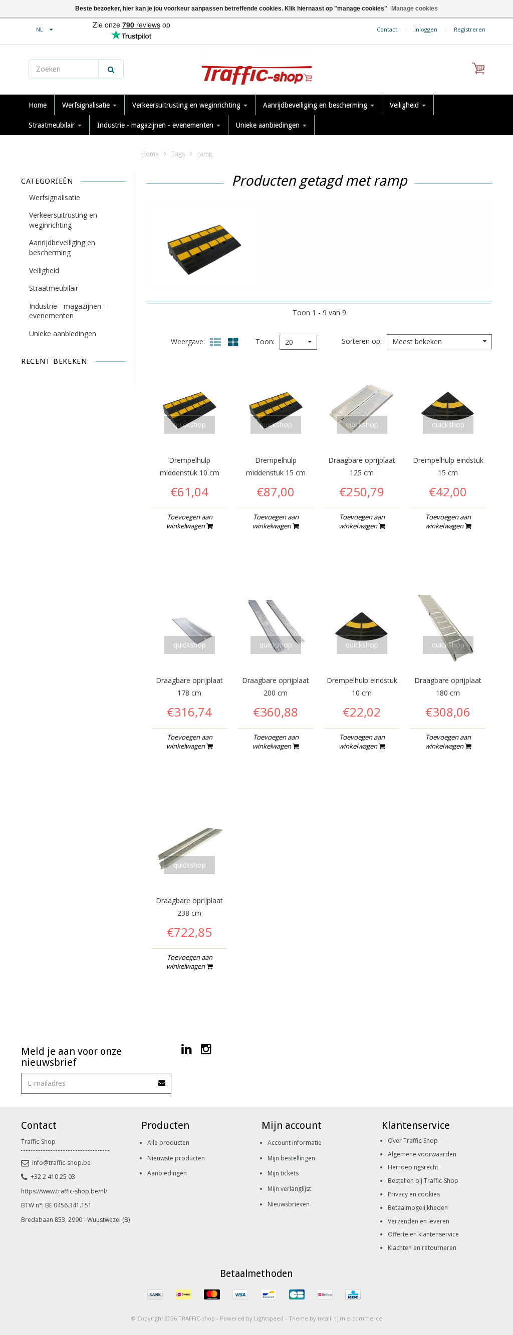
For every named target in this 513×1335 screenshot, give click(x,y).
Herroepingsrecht (413, 1167)
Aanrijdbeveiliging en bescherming (316, 105)
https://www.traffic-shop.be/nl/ (64, 1191)
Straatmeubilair (53, 125)
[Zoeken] (111, 69)
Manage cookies (414, 8)
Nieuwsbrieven (289, 1204)
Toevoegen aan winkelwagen (189, 521)
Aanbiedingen (167, 1173)
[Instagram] (206, 1048)
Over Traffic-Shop (413, 1140)
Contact (387, 29)
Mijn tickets (283, 1173)
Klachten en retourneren (422, 1247)
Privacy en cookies (414, 1194)
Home (38, 105)
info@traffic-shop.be (61, 1162)
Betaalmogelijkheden (418, 1207)
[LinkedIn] (186, 1048)
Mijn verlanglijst (289, 1188)
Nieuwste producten (176, 1158)
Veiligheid (405, 105)
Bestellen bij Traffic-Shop (423, 1180)
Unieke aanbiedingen (269, 125)
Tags (178, 154)
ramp (205, 154)
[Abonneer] (162, 1079)
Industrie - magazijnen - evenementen (156, 125)
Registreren (469, 29)
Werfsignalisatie (87, 105)
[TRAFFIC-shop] (256, 70)
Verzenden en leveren (418, 1221)
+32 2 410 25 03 (53, 1176)
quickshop (189, 424)
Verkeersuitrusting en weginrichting (187, 105)
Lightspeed (269, 1318)
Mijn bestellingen (291, 1158)
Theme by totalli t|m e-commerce (335, 1318)
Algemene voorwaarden (422, 1154)
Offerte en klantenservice (423, 1234)
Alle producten (168, 1142)
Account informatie (295, 1142)
